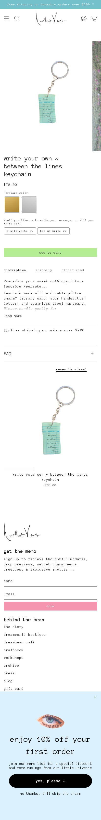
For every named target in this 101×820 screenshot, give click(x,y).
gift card (14, 688)
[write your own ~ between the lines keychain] (50, 422)
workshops (14, 658)
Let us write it (53, 231)
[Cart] (94, 18)
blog (8, 681)
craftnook (14, 650)
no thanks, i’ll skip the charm (50, 793)
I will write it (20, 231)
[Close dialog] (95, 697)
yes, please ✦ (50, 781)
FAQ (7, 353)
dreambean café (19, 642)
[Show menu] (6, 18)
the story (14, 627)
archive (11, 665)
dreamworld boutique (25, 635)
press (9, 673)
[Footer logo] (22, 532)
